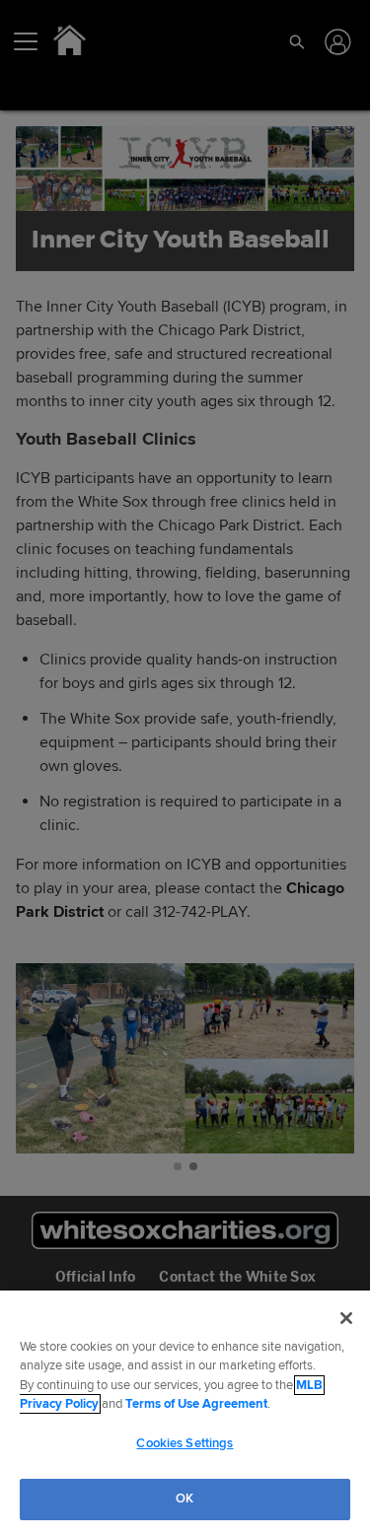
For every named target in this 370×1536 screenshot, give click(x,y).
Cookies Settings (184, 1443)
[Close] (346, 1318)
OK (184, 1498)
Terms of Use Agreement (196, 1404)
